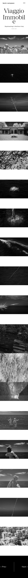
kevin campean (8, 3)
